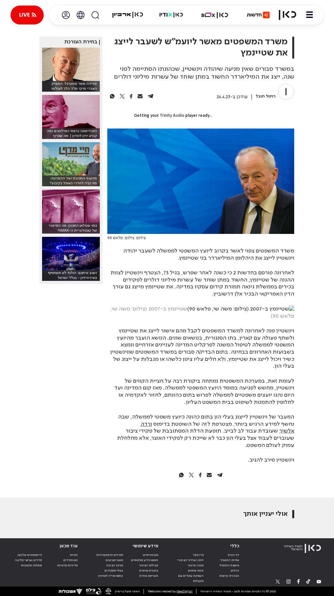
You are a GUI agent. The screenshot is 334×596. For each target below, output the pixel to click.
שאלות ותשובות (31, 565)
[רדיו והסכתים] (171, 15)
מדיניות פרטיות (67, 565)
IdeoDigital (184, 591)
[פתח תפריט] (309, 15)
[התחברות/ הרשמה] (65, 15)
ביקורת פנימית (148, 570)
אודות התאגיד (229, 560)
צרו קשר (198, 555)
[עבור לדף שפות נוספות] (80, 15)
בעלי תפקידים (113, 570)
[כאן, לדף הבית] (287, 15)
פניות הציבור (114, 565)
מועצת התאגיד (229, 565)
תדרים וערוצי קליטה (28, 560)
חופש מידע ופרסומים (144, 560)
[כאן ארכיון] (127, 15)
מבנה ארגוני (196, 565)
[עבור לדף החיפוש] (95, 15)
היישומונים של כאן (30, 555)
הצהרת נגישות (229, 575)
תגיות (74, 555)
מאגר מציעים (114, 560)
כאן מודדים (70, 560)
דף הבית (233, 555)
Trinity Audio (172, 116)
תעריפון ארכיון (148, 575)
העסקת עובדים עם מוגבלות (191, 578)
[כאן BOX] (214, 15)
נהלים (235, 570)
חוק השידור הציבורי (190, 560)
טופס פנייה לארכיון (110, 575)
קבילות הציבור (148, 565)
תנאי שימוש (196, 570)
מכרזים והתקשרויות (109, 555)
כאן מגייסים (150, 555)
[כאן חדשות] (258, 15)
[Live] (27, 15)
